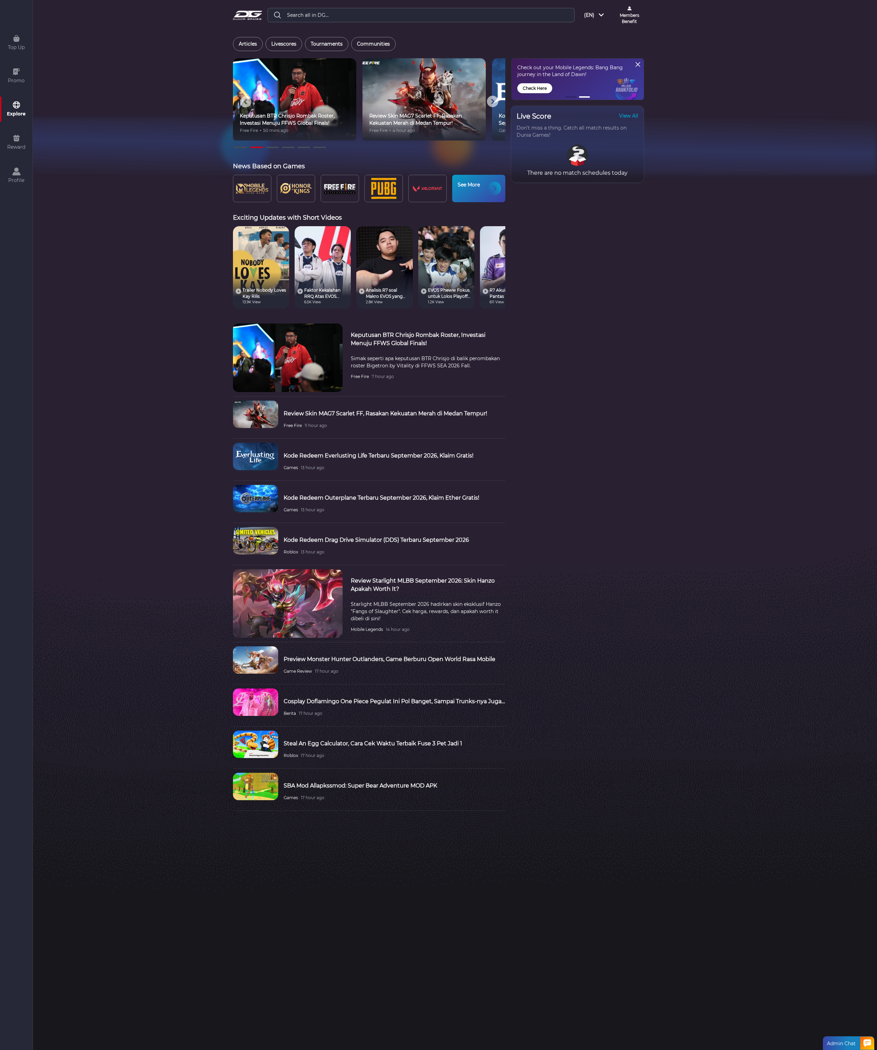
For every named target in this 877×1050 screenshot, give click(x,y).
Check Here (535, 88)
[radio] (247, 44)
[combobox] (594, 15)
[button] (570, 97)
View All (628, 116)
